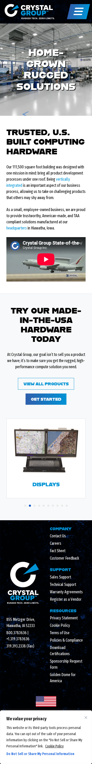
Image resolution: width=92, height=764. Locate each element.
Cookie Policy (54, 746)
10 (67, 506)
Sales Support (60, 577)
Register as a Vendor (66, 599)
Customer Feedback (64, 558)
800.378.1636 (16, 632)
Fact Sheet (57, 550)
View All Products (46, 383)
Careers (55, 543)
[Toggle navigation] (78, 11)
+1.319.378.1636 (17, 638)
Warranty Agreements (66, 591)
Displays (46, 484)
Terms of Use (60, 632)
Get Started (46, 399)
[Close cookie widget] (85, 717)
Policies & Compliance (66, 640)
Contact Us (58, 536)
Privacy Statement (64, 618)
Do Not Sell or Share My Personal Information (40, 754)
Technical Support (63, 584)
